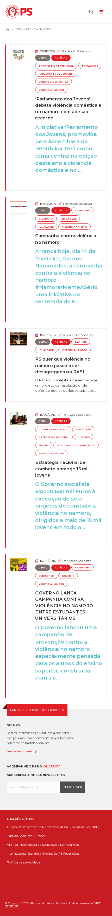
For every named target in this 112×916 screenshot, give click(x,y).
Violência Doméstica (53, 82)
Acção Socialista (79, 51)
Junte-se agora (19, 751)
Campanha (82, 210)
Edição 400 (46, 576)
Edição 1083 (90, 66)
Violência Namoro (51, 90)
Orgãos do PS (52, 853)
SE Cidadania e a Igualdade (76, 445)
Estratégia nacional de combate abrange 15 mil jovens (62, 469)
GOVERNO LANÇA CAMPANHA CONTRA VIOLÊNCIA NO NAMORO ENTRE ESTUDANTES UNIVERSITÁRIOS (64, 605)
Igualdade (46, 227)
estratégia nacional (54, 437)
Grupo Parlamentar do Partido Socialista (37, 827)
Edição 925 (68, 218)
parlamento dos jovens (56, 74)
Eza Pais (81, 342)
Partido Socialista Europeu (26, 836)
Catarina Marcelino (53, 429)
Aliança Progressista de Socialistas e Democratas (43, 845)
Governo (83, 437)
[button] (91, 11)
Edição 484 (83, 429)
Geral (43, 57)
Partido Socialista (82, 335)
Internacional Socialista (24, 853)
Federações (71, 853)
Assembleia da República (56, 66)
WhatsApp (51, 766)
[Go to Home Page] (7, 29)
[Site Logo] (20, 11)
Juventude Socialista (84, 827)
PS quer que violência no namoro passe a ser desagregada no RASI (62, 365)
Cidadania (46, 218)
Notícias (61, 57)
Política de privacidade (23, 862)
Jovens (44, 445)
